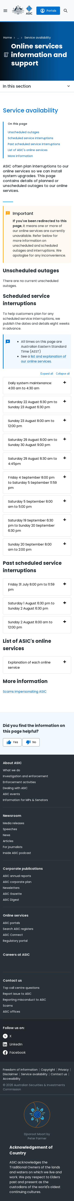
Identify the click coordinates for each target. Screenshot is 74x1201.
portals (51, 11)
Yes (15, 742)
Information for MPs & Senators (25, 800)
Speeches (10, 829)
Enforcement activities (19, 782)
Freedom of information (20, 1070)
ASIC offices (11, 1012)
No (34, 742)
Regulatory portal (15, 941)
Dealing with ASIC (15, 788)
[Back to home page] (22, 10)
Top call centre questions (21, 988)
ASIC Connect (13, 935)
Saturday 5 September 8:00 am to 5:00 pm (30, 504)
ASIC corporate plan (17, 882)
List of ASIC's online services (27, 150)
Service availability (34, 1074)
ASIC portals (11, 923)
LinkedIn (15, 1044)
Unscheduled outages (23, 132)
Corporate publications (23, 868)
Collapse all (63, 373)
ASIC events (11, 794)
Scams (8, 1006)
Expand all (46, 373)
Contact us (12, 980)
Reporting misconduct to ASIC (24, 1000)
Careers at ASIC (16, 954)
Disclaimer (10, 1074)
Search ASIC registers (18, 929)
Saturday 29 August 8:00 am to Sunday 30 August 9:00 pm (32, 442)
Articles (8, 841)
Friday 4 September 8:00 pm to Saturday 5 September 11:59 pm (32, 482)
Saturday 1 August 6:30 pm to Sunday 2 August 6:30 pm (31, 606)
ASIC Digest (11, 900)
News (6, 835)
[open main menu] (5, 10)
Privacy (63, 1070)
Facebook (17, 1052)
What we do (11, 770)
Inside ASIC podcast (17, 853)
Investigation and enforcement (25, 776)
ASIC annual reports (17, 876)
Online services (15, 915)
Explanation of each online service (29, 665)
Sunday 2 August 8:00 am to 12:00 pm (30, 625)
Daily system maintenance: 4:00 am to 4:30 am (30, 386)
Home (7, 38)
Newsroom (12, 815)
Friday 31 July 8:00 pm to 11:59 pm (31, 587)
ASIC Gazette (12, 894)
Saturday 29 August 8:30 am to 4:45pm (32, 461)
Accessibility (11, 1079)
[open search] (65, 10)
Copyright (48, 1070)
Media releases (13, 823)
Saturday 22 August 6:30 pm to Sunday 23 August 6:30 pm (32, 404)
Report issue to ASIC (17, 994)
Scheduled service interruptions (30, 138)
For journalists (12, 847)
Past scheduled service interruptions (34, 144)
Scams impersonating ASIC (24, 691)
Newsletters (11, 888)
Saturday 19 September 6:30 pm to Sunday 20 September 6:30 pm (31, 525)
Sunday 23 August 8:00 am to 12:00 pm (31, 423)
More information (20, 156)
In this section (17, 86)
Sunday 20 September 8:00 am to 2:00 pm (30, 547)
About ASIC (12, 763)
